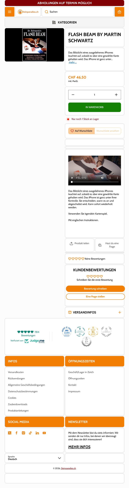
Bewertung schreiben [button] (95, 288)
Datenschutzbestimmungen (23, 391)
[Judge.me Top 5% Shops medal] (86, 342)
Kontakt (72, 384)
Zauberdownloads (17, 404)
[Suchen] (45, 12)
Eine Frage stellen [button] (95, 296)
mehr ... (73, 62)
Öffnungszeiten (76, 378)
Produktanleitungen (18, 410)
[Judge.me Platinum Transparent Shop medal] (80, 332)
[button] (119, 12)
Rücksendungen (16, 378)
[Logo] (28, 12)
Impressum (74, 391)
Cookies (12, 397)
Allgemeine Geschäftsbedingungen (26, 384)
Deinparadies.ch (68, 468)
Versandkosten (16, 372)
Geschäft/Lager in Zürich (81, 372)
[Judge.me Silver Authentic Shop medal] (106, 332)
